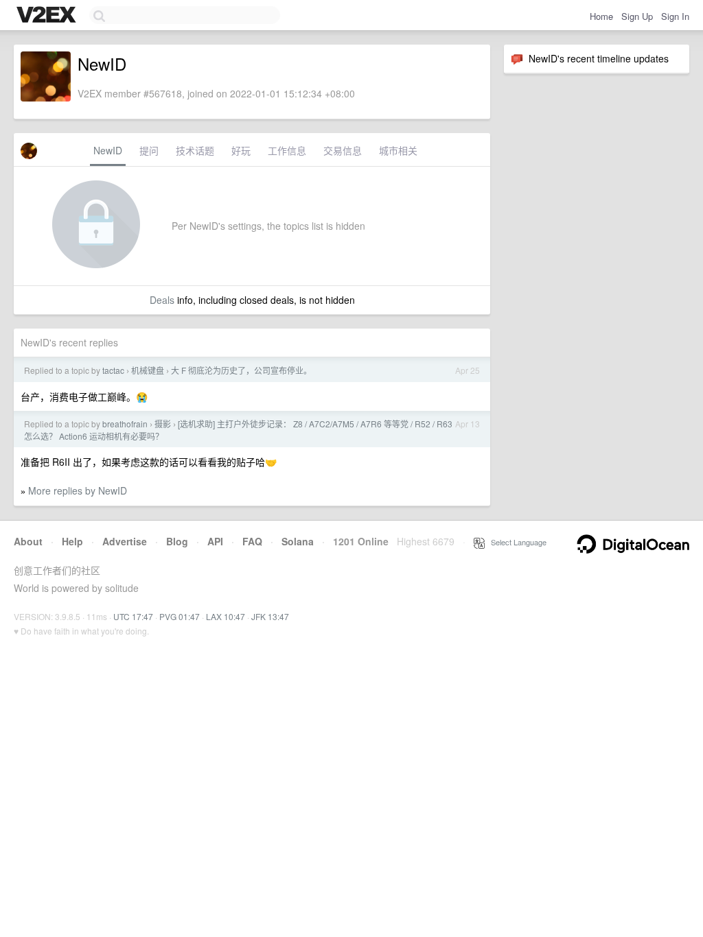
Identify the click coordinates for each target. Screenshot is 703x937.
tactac (113, 370)
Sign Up (637, 16)
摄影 (162, 423)
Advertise (124, 541)
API (215, 541)
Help (72, 541)
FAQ (252, 541)
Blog (177, 541)
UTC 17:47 (133, 616)
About (28, 541)
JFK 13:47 (270, 616)
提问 (149, 150)
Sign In (675, 16)
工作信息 (287, 150)
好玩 (241, 150)
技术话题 (195, 150)
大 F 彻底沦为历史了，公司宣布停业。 (241, 370)
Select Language (515, 541)
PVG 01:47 (179, 616)
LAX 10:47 (225, 616)
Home (601, 16)
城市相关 (398, 150)
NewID (107, 150)
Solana (297, 541)
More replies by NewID (77, 490)
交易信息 (342, 150)
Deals (162, 300)
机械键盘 (147, 370)
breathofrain (125, 423)
